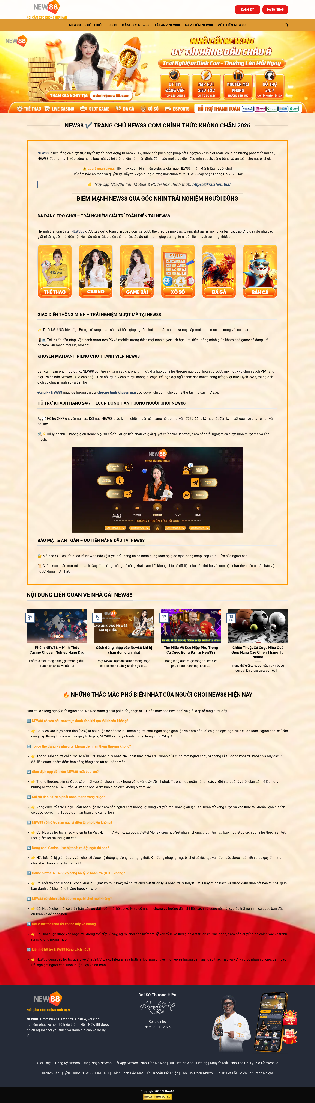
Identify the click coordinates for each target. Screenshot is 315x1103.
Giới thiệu (95, 25)
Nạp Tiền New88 (199, 25)
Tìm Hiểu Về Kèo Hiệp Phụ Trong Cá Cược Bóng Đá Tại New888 (191, 650)
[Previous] (26, 648)
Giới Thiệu (44, 1063)
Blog (112, 25)
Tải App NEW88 (167, 25)
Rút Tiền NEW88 (232, 25)
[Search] (286, 25)
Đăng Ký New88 (135, 25)
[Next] (289, 648)
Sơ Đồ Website (267, 1063)
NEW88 (75, 25)
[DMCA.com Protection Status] (157, 1096)
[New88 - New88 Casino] (48, 9)
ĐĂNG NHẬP (275, 9)
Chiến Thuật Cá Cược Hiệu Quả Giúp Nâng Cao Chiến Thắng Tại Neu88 (258, 652)
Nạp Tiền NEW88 (153, 1063)
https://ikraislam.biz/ (211, 184)
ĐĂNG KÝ (247, 9)
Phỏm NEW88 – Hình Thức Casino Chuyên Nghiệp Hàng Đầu (57, 650)
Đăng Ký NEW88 (67, 1063)
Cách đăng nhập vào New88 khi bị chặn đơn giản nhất (124, 650)
